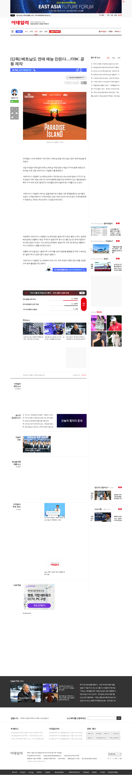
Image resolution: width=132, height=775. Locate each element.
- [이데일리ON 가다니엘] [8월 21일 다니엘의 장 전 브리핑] (65, 732)
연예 (31, 31)
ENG (102, 15)
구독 (108, 15)
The (117, 31)
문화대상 (90, 733)
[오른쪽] (49, 437)
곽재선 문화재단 (114, 738)
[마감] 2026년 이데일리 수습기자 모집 (31, 718)
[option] (49, 15)
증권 (113, 58)
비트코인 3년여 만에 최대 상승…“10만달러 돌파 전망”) (40, 424)
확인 (119, 718)
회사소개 (14, 772)
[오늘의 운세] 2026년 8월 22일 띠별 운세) (36, 421)
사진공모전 (115, 733)
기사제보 (102, 772)
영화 (45, 31)
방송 (36, 31)
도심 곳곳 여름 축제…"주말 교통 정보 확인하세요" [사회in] (98, 697)
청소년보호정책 (59, 772)
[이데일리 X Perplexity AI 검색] (48, 70)
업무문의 (39, 772)
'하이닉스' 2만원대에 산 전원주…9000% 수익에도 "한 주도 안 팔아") (43, 415)
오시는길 (30, 772)
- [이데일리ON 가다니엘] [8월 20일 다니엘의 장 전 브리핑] (65, 735)
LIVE (12, 15)
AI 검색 (19, 31)
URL (17, 117)
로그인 (120, 15)
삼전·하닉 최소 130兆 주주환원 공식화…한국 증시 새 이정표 (99, 701)
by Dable (18, 466)
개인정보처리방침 (113, 772)
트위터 (17, 109)
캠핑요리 (90, 738)
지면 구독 (83, 375)
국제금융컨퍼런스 (101, 738)
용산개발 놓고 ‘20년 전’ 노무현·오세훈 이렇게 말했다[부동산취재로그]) (44, 427)
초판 (115, 15)
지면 (112, 15)
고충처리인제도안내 (74, 772)
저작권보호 (86, 772)
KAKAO (12, 117)
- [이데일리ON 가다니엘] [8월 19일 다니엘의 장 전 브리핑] (65, 739)
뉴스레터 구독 (76, 375)
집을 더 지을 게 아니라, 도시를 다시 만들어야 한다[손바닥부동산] (101, 688)
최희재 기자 (14, 98)
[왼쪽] (48, 437)
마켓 (110, 31)
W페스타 (106, 733)
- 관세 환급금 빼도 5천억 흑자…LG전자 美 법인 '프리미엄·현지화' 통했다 (27, 735)
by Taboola (18, 389)
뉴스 (108, 58)
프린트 (17, 113)
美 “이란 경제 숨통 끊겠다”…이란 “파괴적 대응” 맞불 (96, 685)
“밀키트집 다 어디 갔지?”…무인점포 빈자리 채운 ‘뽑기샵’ (98, 694)
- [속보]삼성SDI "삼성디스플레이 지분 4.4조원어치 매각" (26, 732)
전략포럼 (98, 733)
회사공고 (22, 772)
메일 (12, 113)
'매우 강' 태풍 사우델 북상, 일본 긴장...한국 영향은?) (39, 418)
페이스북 (12, 109)
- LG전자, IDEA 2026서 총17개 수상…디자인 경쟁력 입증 (27, 739)
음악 (40, 31)
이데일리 (30, 23)
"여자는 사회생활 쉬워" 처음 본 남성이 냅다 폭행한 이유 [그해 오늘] (101, 691)
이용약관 (47, 772)
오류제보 (94, 772)
